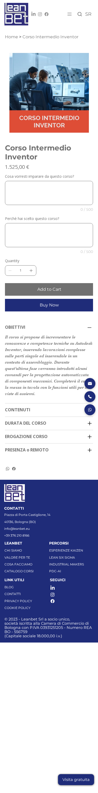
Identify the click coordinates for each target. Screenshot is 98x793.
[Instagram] (40, 14)
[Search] (79, 14)
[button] (76, 779)
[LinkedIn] (33, 14)
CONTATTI (12, 594)
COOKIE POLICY (17, 608)
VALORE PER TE (17, 557)
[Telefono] (89, 396)
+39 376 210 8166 (16, 535)
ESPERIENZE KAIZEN (66, 550)
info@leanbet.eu (17, 529)
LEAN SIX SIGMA (62, 557)
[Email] (89, 383)
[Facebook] (46, 14)
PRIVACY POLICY (18, 601)
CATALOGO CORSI (19, 571)
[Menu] (69, 14)
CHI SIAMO (13, 550)
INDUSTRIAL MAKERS (66, 564)
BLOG (9, 587)
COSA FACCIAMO (18, 564)
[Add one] (31, 270)
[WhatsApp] (7, 468)
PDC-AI (55, 571)
